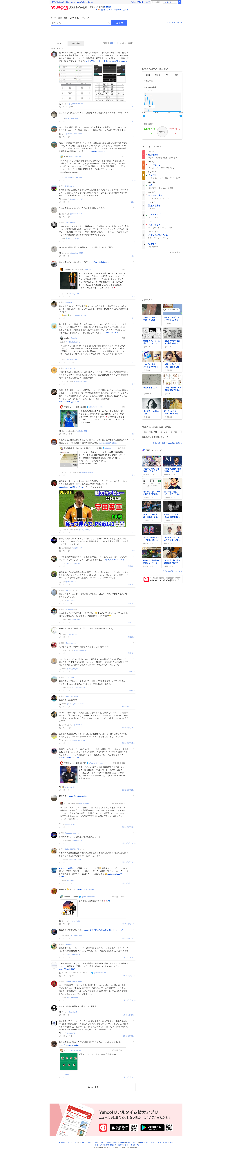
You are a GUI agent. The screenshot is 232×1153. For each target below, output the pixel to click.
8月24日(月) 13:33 (128, 827)
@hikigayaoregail (85, 530)
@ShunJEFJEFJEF (82, 315)
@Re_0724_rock (71, 118)
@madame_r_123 (76, 199)
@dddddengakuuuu (72, 833)
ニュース (85, 18)
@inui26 (67, 1074)
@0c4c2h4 (73, 634)
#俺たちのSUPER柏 (102, 930)
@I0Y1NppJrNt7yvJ (74, 955)
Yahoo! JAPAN (137, 2)
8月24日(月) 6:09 (129, 1015)
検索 (120, 23)
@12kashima (69, 186)
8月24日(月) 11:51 (128, 883)
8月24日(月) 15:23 (128, 743)
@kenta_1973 (74, 294)
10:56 (133, 296)
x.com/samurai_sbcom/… (70, 401)
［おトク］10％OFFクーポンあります (115, 10)
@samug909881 (76, 936)
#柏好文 (71, 868)
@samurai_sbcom (96, 407)
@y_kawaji (69, 609)
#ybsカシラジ (117, 930)
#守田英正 (109, 560)
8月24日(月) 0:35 (129, 1077)
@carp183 (68, 590)
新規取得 (107, 7)
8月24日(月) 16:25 (128, 728)
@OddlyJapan (73, 238)
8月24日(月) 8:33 (129, 957)
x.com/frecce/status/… (108, 443)
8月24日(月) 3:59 (129, 1036)
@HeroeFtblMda (100, 973)
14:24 (133, 107)
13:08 (133, 202)
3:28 (133, 475)
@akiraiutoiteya (75, 157)
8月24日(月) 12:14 (128, 843)
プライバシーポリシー (88, 1142)
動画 (65, 18)
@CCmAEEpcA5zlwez (73, 134)
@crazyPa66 (75, 921)
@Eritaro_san (78, 725)
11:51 (133, 217)
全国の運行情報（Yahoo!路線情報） (167, 443)
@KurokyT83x (75, 620)
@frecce (108, 448)
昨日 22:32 (131, 566)
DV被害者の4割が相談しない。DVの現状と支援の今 (72, 2)
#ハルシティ (119, 560)
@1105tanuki (70, 677)
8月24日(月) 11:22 (128, 924)
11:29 (133, 256)
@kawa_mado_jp (78, 740)
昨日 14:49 (131, 603)
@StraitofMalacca (78, 688)
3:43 (133, 434)
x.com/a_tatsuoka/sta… (79, 796)
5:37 (133, 384)
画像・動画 (76, 43)
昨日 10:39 (131, 653)
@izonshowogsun (80, 381)
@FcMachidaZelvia (73, 342)
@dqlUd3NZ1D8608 (74, 563)
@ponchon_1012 (76, 214)
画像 (60, 18)
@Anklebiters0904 (88, 897)
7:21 (133, 362)
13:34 (133, 137)
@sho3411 (71, 1033)
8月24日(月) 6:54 (129, 1000)
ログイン (93, 10)
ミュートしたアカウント (172, 22)
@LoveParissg (72, 997)
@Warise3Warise (86, 472)
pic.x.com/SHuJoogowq (117, 61)
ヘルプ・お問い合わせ (164, 1142)
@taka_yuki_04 (72, 669)
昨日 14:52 (131, 584)
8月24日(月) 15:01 (128, 790)
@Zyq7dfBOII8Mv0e (76, 104)
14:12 (133, 121)
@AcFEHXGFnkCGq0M (73, 982)
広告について (131, 1142)
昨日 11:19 (131, 622)
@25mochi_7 (69, 787)
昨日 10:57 (131, 637)
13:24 (133, 180)
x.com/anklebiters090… (87, 889)
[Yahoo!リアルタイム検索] (69, 6)
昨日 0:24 (132, 690)
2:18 (133, 532)
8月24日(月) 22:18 (128, 707)
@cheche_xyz (70, 368)
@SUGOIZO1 (82, 431)
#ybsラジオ (89, 930)
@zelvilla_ (74, 338)
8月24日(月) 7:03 (129, 976)
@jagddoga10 (77, 548)
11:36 (133, 241)
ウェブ (53, 18)
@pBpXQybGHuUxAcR (75, 704)
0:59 (133, 551)
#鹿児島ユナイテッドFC (96, 61)
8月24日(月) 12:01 (128, 862)
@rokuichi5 (73, 1012)
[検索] (179, 2)
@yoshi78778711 (71, 582)
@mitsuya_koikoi (75, 859)
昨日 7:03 (132, 671)
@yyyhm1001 (70, 302)
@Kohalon (69, 944)
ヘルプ (147, 2)
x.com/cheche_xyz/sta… (69, 1045)
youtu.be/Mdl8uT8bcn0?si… (71, 487)
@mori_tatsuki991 (71, 696)
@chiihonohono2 (79, 650)
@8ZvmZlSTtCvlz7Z (72, 849)
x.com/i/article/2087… (68, 969)
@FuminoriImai (70, 643)
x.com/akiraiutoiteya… (97, 151)
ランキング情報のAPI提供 (103, 1145)
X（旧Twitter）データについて (127, 1145)
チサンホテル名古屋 (171, 2)
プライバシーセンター (107, 1142)
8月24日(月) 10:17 (128, 938)
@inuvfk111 (71, 880)
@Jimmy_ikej (70, 824)
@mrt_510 (87, 269)
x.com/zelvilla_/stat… (111, 333)
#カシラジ (63, 868)
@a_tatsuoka (84, 803)
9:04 (133, 318)
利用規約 (121, 1142)
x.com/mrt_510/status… (99, 262)
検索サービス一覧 (147, 1142)
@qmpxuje (71, 601)
